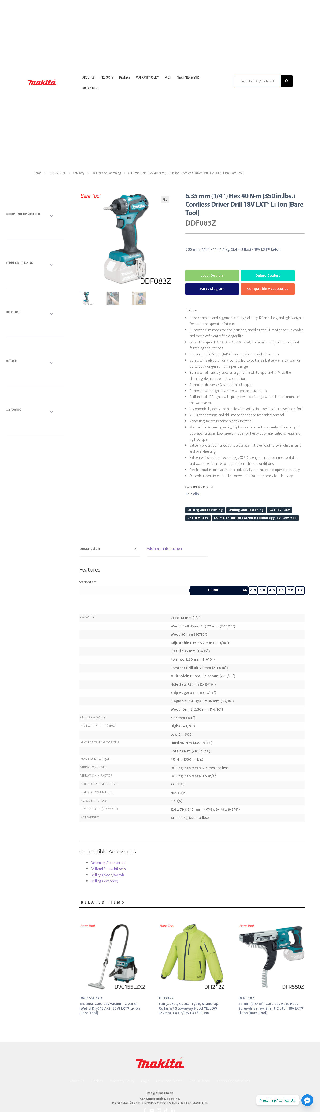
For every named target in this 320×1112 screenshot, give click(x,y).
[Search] (287, 81)
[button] (165, 199)
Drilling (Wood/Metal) (107, 875)
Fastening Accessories (108, 863)
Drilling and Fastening (106, 173)
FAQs (168, 78)
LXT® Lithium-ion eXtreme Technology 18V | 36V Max (255, 518)
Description (89, 549)
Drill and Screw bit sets (108, 869)
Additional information (164, 549)
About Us (88, 78)
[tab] (109, 549)
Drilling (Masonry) (104, 881)
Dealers (124, 78)
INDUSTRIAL (57, 173)
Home (37, 173)
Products (107, 78)
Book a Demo (90, 88)
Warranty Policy (147, 78)
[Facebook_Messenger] (307, 1100)
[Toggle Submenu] (35, 215)
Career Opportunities (233, 1081)
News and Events (188, 78)
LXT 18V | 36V (279, 510)
